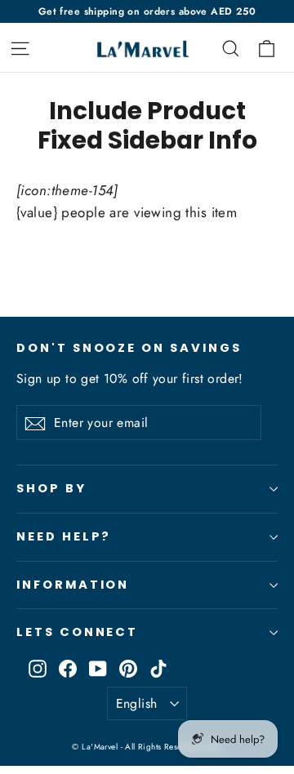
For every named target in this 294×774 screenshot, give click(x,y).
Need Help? (63, 536)
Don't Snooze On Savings (129, 348)
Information (72, 584)
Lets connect (77, 632)
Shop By (51, 488)
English (137, 703)
